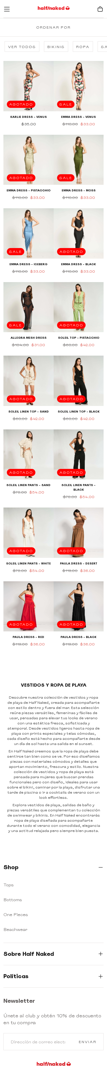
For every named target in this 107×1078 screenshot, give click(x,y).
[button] (6, 9)
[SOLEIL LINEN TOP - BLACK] (79, 381)
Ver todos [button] (22, 47)
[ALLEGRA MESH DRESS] (28, 307)
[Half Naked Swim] (53, 1065)
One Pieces (15, 914)
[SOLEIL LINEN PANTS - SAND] (28, 454)
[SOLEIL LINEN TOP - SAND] (28, 381)
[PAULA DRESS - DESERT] (79, 533)
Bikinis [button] (56, 47)
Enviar (87, 1042)
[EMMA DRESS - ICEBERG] (28, 233)
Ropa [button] (83, 47)
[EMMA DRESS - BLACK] (79, 233)
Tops (8, 884)
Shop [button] (11, 867)
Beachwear (15, 929)
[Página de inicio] (54, 9)
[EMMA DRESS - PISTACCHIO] (28, 160)
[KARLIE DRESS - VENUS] (28, 86)
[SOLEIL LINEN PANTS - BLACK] (79, 454)
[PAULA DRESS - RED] (28, 606)
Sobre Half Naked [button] (28, 954)
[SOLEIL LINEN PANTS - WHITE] (28, 533)
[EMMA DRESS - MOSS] (79, 160)
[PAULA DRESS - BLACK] (79, 606)
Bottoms (12, 899)
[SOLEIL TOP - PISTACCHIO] (79, 307)
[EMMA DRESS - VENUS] (79, 86)
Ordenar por (53, 27)
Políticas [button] (16, 976)
